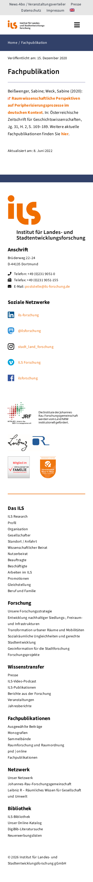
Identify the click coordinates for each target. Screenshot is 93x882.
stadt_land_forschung (35, 346)
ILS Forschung (29, 362)
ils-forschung (28, 315)
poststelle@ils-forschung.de (47, 286)
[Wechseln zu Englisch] (72, 10)
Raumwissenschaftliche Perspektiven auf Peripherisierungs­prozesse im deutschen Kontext (44, 105)
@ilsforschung (29, 330)
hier (64, 134)
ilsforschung (28, 378)
